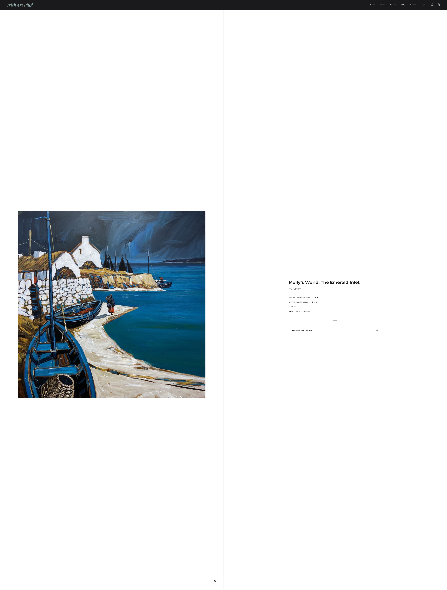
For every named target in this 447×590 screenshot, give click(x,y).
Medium (292, 307)
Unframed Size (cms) (298, 302)
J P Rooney (296, 289)
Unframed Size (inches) (299, 297)
